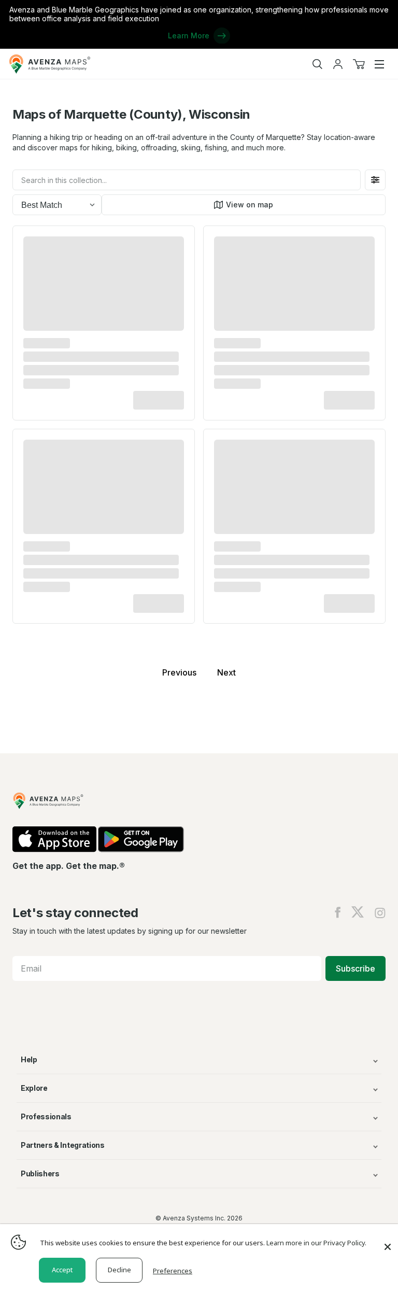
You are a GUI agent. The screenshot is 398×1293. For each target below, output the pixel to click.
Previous (179, 672)
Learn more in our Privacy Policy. (316, 1242)
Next (226, 672)
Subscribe (355, 968)
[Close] (387, 1241)
